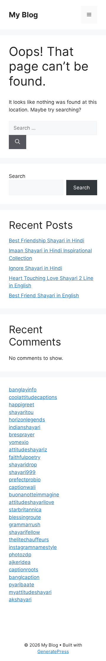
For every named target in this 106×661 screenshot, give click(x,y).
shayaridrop (23, 465)
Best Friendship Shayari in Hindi (46, 240)
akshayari (20, 599)
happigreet (21, 405)
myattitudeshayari (30, 592)
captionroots (23, 569)
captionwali (22, 487)
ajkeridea (20, 562)
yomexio (19, 442)
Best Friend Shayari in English (44, 295)
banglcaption (24, 577)
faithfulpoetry (24, 457)
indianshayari (24, 427)
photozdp (20, 554)
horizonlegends (27, 420)
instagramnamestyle (33, 547)
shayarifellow (24, 532)
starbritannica (25, 510)
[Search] (17, 142)
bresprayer (21, 435)
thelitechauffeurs (29, 540)
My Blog (23, 14)
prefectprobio (25, 480)
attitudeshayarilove (31, 502)
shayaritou (21, 412)
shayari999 (22, 472)
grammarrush (24, 525)
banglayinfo (23, 390)
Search (17, 176)
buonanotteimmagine (34, 495)
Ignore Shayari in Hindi (35, 268)
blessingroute (25, 517)
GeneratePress (53, 651)
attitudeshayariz (28, 450)
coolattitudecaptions (33, 397)
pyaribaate (21, 584)
